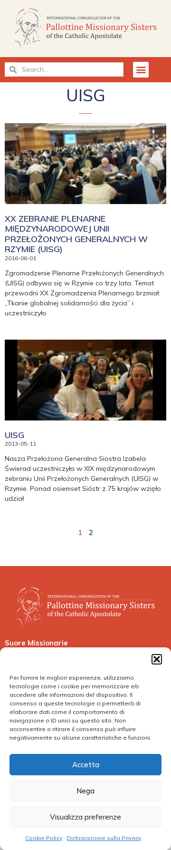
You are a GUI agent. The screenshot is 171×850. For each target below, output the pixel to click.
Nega (85, 790)
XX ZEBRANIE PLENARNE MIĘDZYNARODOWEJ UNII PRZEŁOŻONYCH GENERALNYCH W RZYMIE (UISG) (76, 234)
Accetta (85, 764)
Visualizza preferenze (85, 816)
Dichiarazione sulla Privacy (104, 837)
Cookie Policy (43, 837)
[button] (157, 659)
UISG (14, 435)
